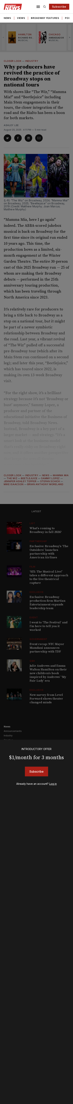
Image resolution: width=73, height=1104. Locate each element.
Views (21, 18)
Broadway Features (45, 18)
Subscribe (59, 6)
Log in (53, 783)
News (7, 18)
